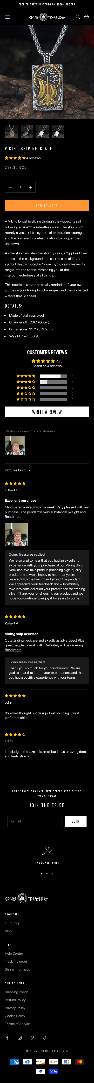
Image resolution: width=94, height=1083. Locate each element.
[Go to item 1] (11, 131)
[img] (15, 483)
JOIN (76, 821)
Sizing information (18, 969)
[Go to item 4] (58, 131)
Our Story (12, 923)
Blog (8, 931)
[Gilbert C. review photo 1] (16, 534)
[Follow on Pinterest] (32, 1037)
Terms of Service (18, 1024)
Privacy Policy (15, 1008)
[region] (47, 855)
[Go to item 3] (42, 131)
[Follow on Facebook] (7, 1037)
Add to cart (47, 205)
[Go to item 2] (27, 131)
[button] (15, 158)
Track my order (16, 961)
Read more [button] (13, 516)
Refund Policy (15, 1000)
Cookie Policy (15, 1016)
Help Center (14, 953)
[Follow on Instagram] (19, 1037)
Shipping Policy (16, 992)
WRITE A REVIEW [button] (47, 411)
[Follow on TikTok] (44, 1037)
